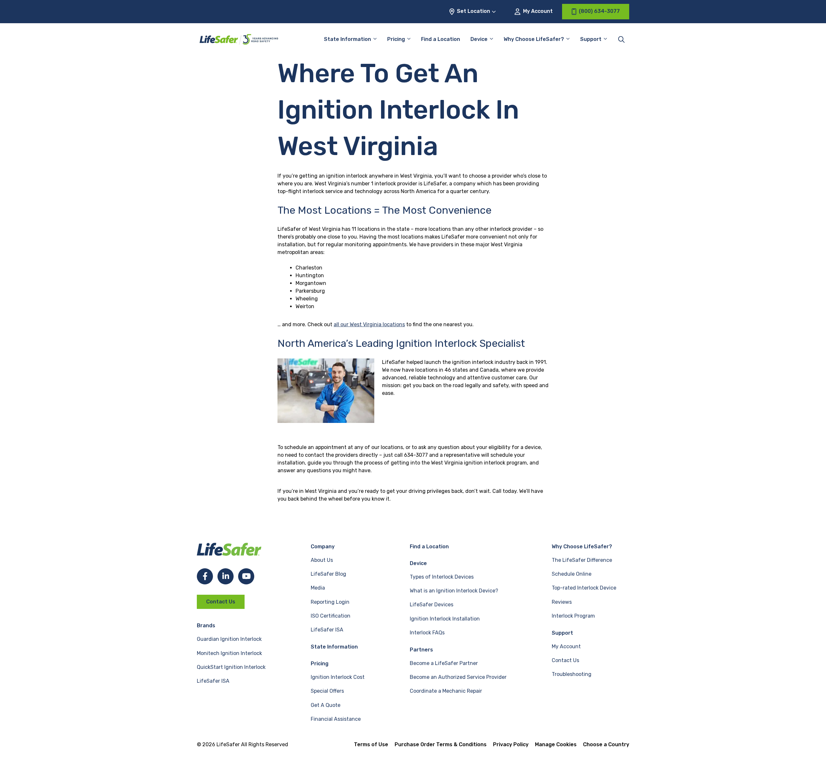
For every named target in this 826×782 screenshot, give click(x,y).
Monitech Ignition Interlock (229, 653)
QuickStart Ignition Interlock (231, 667)
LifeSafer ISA (213, 681)
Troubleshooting (571, 674)
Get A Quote (325, 705)
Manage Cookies (556, 744)
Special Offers (327, 691)
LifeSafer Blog (328, 574)
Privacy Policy (511, 744)
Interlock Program (573, 616)
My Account (537, 11)
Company (323, 546)
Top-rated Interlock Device (584, 588)
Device (479, 39)
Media (318, 588)
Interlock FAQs (427, 633)
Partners (421, 650)
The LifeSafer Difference (582, 560)
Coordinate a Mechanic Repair (446, 691)
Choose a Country (606, 744)
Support (562, 633)
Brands (206, 625)
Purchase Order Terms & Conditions (441, 744)
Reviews (562, 602)
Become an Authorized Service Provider (458, 677)
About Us (322, 560)
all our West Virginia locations (369, 324)
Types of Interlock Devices (442, 577)
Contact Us (220, 602)
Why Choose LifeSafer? (534, 39)
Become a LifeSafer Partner (444, 663)
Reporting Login (330, 602)
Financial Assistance (336, 719)
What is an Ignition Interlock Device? (454, 591)
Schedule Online (571, 574)
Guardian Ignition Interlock (229, 639)
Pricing (396, 39)
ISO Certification (330, 616)
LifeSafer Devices (431, 604)
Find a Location (440, 39)
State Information (347, 39)
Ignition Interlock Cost (338, 677)
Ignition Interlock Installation (445, 619)
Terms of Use (371, 744)
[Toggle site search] (621, 39)
